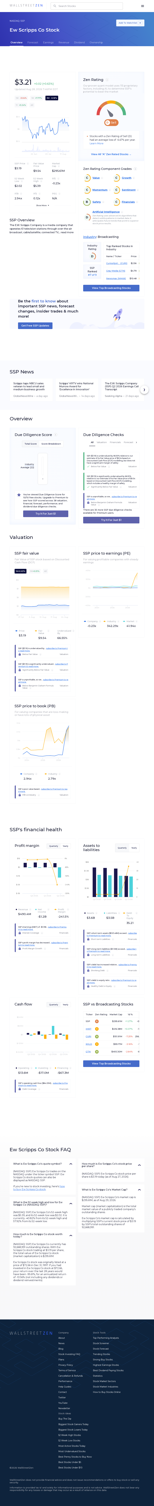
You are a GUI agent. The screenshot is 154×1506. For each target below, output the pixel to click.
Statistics (97, 1376)
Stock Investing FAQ (69, 1354)
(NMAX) (121, 278)
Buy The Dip (64, 1418)
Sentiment (129, 190)
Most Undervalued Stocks (71, 1451)
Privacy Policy (65, 1365)
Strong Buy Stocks (103, 1359)
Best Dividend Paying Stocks (108, 1370)
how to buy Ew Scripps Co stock (39, 1188)
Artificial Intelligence (106, 211)
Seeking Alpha (113, 396)
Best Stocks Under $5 (69, 1462)
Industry (89, 237)
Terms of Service (67, 1370)
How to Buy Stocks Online (107, 1392)
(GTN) (121, 271)
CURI (88, 1036)
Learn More (96, 143)
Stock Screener (101, 1343)
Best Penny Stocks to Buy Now (75, 1456)
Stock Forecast (101, 1348)
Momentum (100, 190)
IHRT (88, 1029)
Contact (62, 1392)
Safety (96, 202)
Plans (61, 1359)
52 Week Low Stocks (69, 1440)
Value (96, 177)
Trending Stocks (101, 1354)
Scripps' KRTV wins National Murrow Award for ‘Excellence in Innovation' (76, 386)
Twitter (62, 1397)
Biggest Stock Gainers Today (73, 1424)
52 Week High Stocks (69, 1435)
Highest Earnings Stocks (106, 1365)
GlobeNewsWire (23, 396)
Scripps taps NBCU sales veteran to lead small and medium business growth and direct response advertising (29, 386)
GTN (88, 1051)
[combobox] (87, 6)
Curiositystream (113, 263)
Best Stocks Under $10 (70, 1467)
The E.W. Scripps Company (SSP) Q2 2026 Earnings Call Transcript (122, 386)
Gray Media (112, 271)
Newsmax (111, 278)
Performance (65, 1381)
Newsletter (64, 1408)
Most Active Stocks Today (71, 1446)
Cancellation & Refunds (70, 1376)
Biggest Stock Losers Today (73, 1429)
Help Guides (64, 1386)
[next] (144, 390)
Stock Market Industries (105, 1386)
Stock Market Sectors (104, 1381)
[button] (43, 1163)
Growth (126, 177)
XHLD (89, 1044)
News (61, 1343)
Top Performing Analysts (106, 1338)
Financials (128, 202)
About (61, 1338)
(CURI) (123, 263)
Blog (60, 1348)
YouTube (63, 1403)
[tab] (16, 42)
